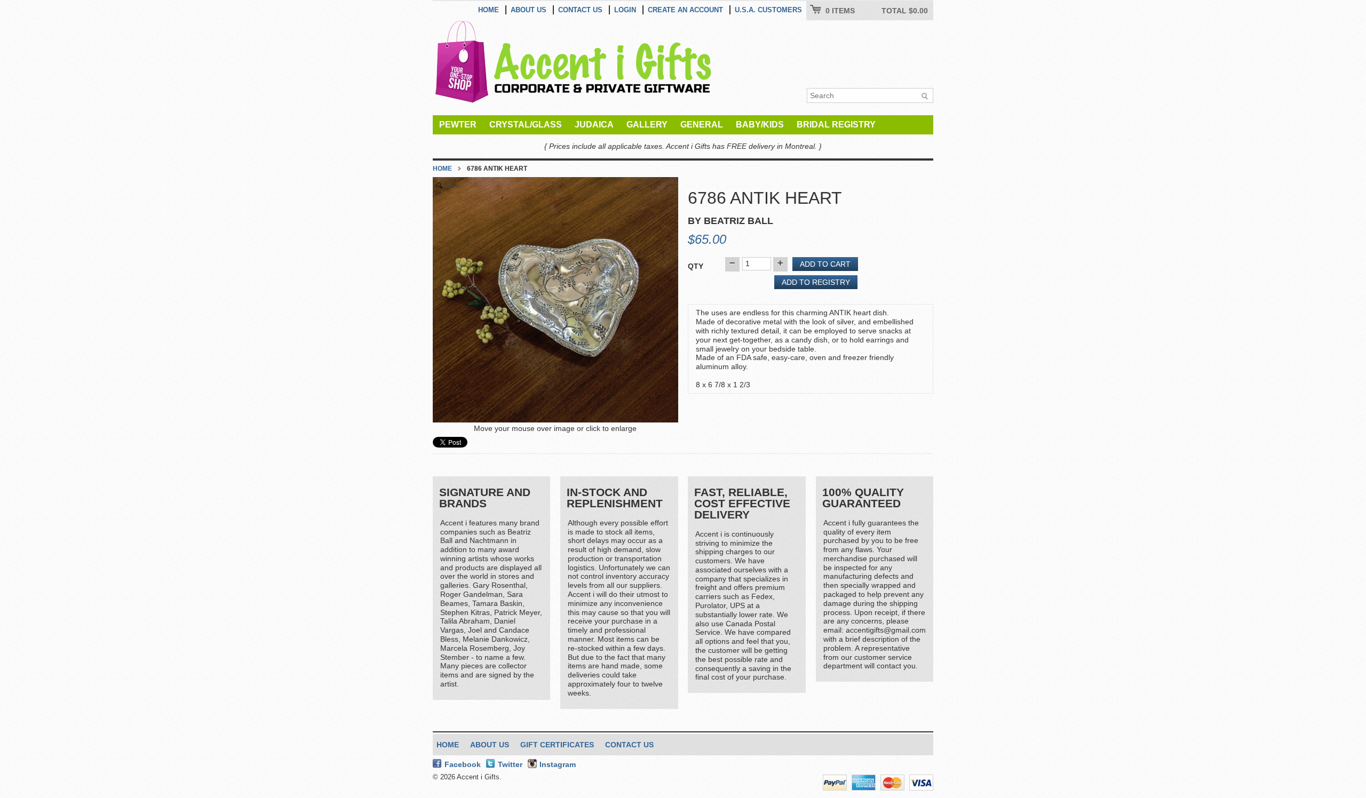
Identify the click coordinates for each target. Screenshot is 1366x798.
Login (625, 10)
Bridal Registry (836, 124)
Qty (695, 266)
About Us (528, 10)
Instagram (557, 764)
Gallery (647, 124)
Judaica (594, 124)
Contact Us (580, 10)
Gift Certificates (557, 744)
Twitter (510, 764)
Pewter (457, 124)
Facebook (462, 764)
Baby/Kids (760, 124)
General (701, 124)
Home (488, 10)
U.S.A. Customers (768, 10)
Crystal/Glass (525, 124)
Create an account (685, 10)
